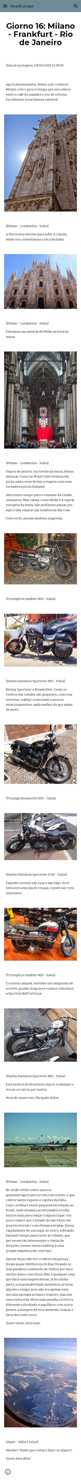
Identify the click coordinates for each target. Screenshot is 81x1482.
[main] (40, 34)
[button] (5, 6)
